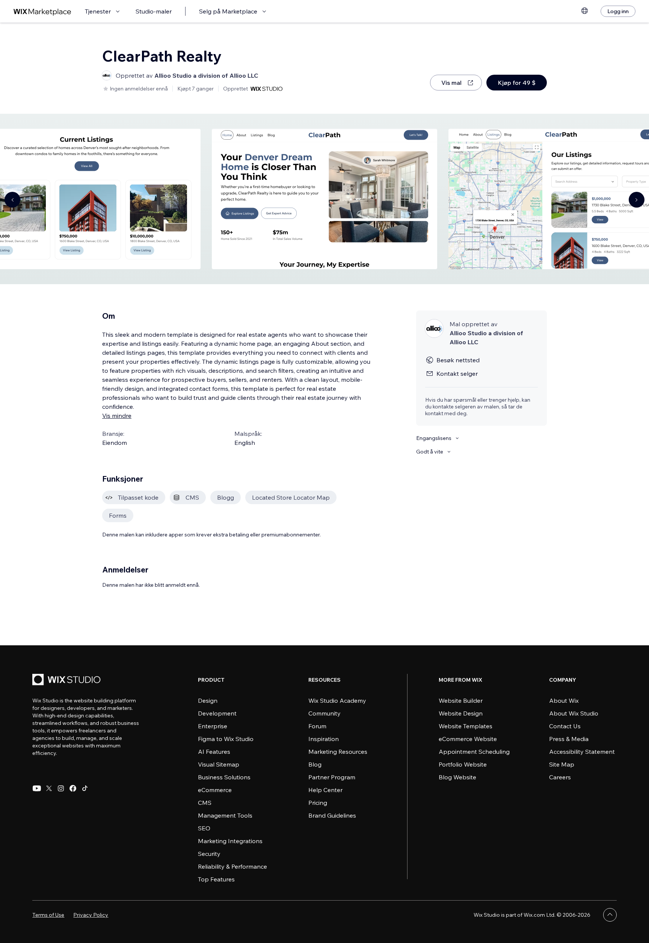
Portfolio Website (463, 764)
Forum (317, 726)
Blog (314, 764)
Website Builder (461, 700)
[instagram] (60, 788)
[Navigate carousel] (12, 200)
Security (209, 853)
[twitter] (48, 788)
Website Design (461, 713)
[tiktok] (84, 788)
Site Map (561, 764)
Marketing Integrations (230, 841)
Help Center (325, 790)
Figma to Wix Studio (226, 739)
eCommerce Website (468, 739)
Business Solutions (224, 777)
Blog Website (457, 777)
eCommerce (215, 790)
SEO (204, 828)
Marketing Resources (337, 751)
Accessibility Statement (582, 751)
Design (207, 700)
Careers (560, 777)
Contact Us (565, 726)
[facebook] (72, 788)
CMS (204, 802)
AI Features (214, 751)
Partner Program (331, 777)
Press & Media (569, 739)
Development (217, 713)
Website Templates (465, 726)
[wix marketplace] (42, 11)
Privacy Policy (90, 914)
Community (324, 713)
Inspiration (323, 739)
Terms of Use (48, 914)
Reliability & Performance (232, 866)
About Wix (564, 700)
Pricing (317, 802)
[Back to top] (610, 915)
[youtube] (36, 788)
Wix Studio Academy (337, 700)
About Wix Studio (573, 713)
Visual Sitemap (218, 764)
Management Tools (225, 815)
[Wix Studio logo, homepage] (67, 680)
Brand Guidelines (332, 815)
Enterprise (212, 726)
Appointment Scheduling (474, 751)
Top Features (216, 879)
